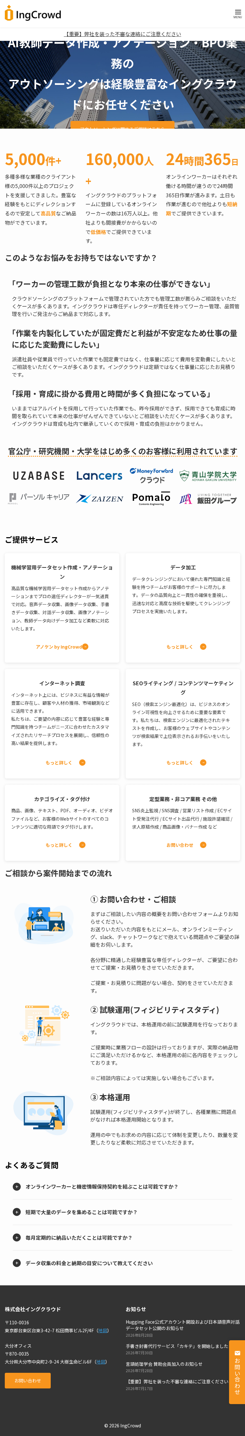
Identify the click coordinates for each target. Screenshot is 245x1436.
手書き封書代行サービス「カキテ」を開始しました (177, 1346)
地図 (102, 1330)
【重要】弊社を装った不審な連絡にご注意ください (122, 34)
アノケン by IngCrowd (59, 646)
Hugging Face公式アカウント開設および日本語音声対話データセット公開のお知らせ (183, 1325)
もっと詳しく (180, 646)
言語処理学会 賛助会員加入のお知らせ (164, 1364)
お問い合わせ (180, 845)
